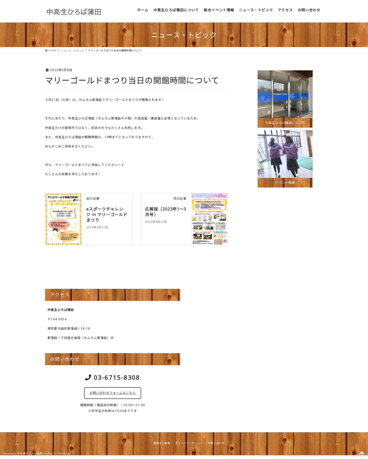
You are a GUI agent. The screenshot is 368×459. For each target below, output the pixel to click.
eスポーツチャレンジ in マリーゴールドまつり (106, 214)
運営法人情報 (161, 443)
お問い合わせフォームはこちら (113, 393)
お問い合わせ (216, 443)
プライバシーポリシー (189, 443)
